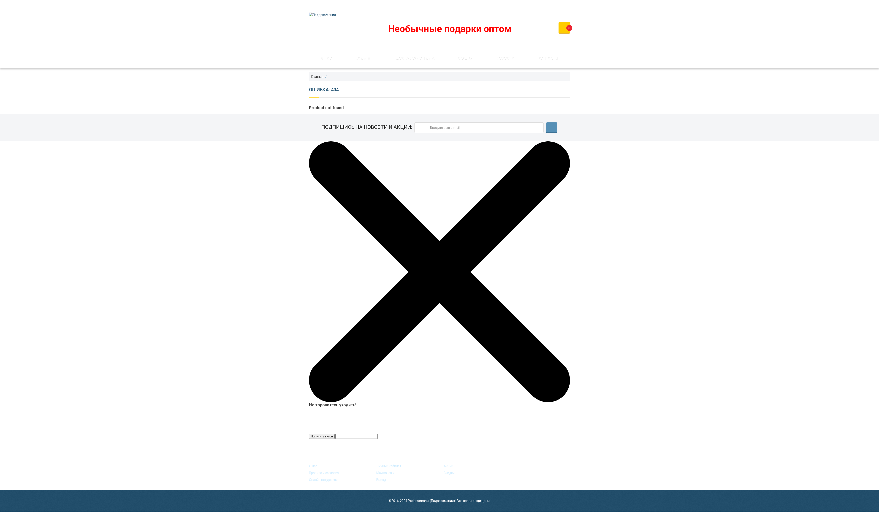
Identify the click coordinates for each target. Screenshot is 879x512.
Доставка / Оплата (415, 59)
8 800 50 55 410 (457, 5)
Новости (505, 59)
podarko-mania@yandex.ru (412, 5)
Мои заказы (385, 473)
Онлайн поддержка (324, 480)
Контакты (548, 59)
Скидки (465, 59)
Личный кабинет (388, 466)
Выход (381, 480)
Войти (535, 5)
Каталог (363, 59)
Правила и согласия (324, 473)
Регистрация (560, 5)
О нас (326, 59)
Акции (448, 466)
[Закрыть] (439, 271)
